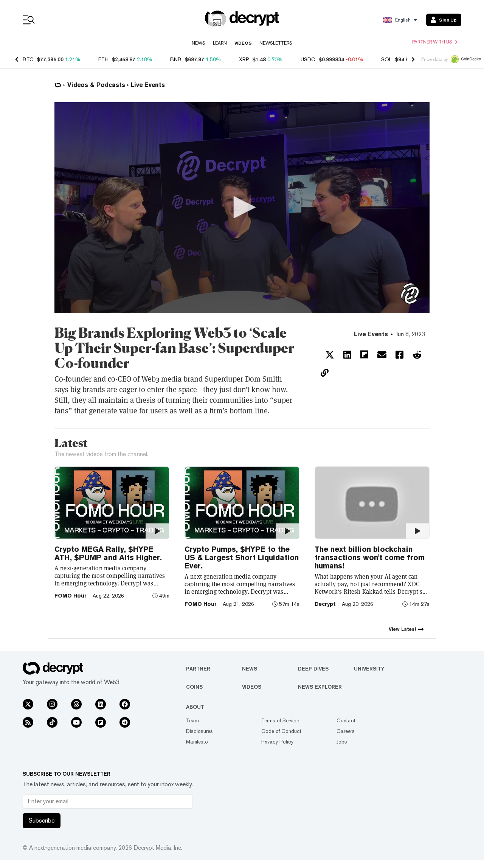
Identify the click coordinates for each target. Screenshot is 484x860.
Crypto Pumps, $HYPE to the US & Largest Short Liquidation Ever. (242, 557)
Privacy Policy (277, 742)
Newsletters (275, 43)
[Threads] (76, 704)
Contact (346, 720)
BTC (28, 59)
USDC (308, 59)
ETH (103, 59)
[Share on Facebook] (399, 354)
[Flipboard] (100, 722)
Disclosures (199, 731)
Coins (194, 687)
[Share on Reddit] (417, 354)
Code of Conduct (281, 731)
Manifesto (197, 742)
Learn (220, 43)
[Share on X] (329, 354)
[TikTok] (52, 722)
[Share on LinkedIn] (347, 354)
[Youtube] (76, 722)
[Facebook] (124, 704)
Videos (243, 43)
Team (192, 720)
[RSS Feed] (28, 722)
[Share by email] (381, 354)
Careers (346, 731)
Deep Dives (313, 669)
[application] (242, 207)
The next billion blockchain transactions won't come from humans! (370, 557)
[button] (242, 207)
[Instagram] (52, 704)
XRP (244, 59)
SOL (386, 59)
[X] (28, 704)
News (198, 43)
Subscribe (41, 820)
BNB (176, 59)
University (369, 669)
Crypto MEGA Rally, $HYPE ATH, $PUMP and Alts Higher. (108, 553)
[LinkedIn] (100, 704)
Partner (198, 669)
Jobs (342, 742)
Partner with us (432, 42)
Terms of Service (280, 720)
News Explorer (320, 687)
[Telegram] (124, 722)
